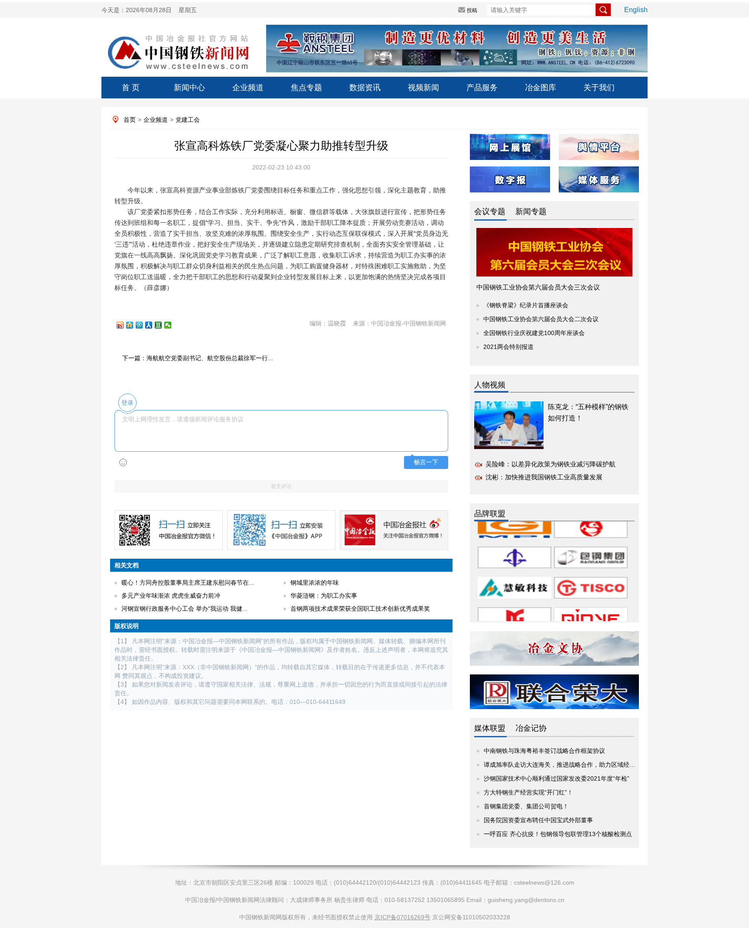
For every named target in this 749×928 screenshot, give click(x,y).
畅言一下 (426, 462)
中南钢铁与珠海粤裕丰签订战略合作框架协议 (544, 750)
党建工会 (188, 119)
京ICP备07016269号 (402, 917)
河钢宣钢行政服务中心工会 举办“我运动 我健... (184, 608)
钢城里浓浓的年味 (314, 582)
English (636, 9)
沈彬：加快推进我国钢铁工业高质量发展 (543, 477)
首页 (130, 119)
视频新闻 (423, 87)
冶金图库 (540, 87)
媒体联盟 (489, 728)
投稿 (472, 10)
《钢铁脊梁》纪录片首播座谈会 (525, 305)
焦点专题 (306, 87)
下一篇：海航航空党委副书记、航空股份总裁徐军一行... (197, 358)
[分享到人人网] (152, 325)
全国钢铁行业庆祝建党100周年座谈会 (534, 332)
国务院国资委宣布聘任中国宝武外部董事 (538, 820)
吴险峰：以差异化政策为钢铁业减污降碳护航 (550, 464)
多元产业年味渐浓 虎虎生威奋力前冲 (170, 595)
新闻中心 (189, 87)
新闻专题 (531, 211)
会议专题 (489, 211)
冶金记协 (531, 728)
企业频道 (248, 87)
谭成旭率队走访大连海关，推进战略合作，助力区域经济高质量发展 (575, 764)
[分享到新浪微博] (124, 325)
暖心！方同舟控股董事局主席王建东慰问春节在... (187, 582)
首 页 (131, 87)
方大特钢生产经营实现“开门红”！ (528, 792)
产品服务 (482, 87)
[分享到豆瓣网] (162, 325)
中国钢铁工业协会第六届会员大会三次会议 (538, 287)
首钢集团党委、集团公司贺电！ (526, 806)
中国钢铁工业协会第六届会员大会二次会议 (541, 319)
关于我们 (599, 87)
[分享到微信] (171, 325)
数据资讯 (365, 87)
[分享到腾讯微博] (143, 325)
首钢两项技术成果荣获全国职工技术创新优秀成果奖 (360, 608)
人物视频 (489, 385)
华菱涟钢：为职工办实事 (323, 595)
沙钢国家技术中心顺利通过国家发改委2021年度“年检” (556, 778)
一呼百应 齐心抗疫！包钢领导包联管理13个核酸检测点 (558, 833)
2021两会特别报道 (508, 346)
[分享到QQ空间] (133, 325)
